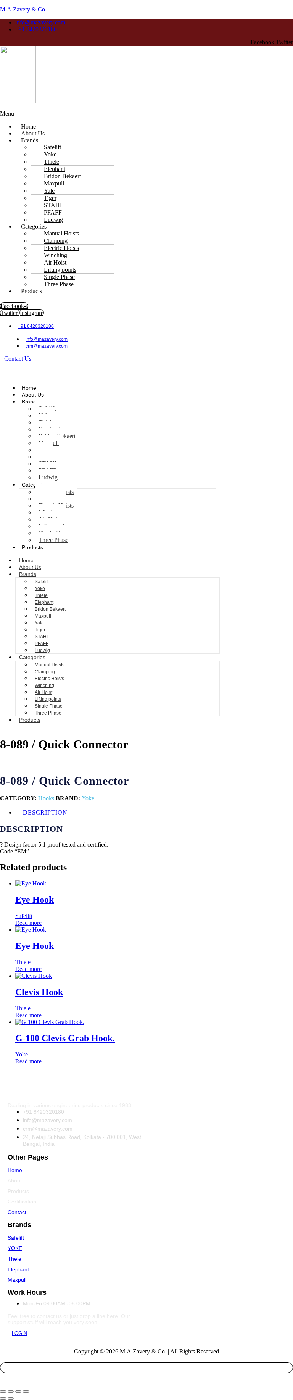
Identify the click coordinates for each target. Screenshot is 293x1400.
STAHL (42, 636)
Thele (14, 1259)
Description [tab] (45, 812)
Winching (44, 685)
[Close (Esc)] (26, 1391)
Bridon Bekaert (50, 609)
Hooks (46, 798)
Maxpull (43, 616)
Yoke (40, 588)
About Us (33, 395)
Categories (32, 657)
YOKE (15, 1248)
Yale (39, 623)
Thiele (41, 595)
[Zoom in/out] (3, 1391)
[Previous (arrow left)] (3, 1398)
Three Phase (59, 284)
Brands (29, 140)
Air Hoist (43, 692)
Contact (17, 1212)
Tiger (40, 629)
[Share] (18, 1391)
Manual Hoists (49, 665)
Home (29, 388)
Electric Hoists (49, 678)
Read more (28, 922)
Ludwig (48, 477)
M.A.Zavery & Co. (23, 9)
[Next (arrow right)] (11, 1398)
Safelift (42, 581)
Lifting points (48, 699)
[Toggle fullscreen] (11, 1391)
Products (31, 291)
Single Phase (49, 706)
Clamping (45, 671)
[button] (109, 113)
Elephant (44, 602)
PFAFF (41, 643)
